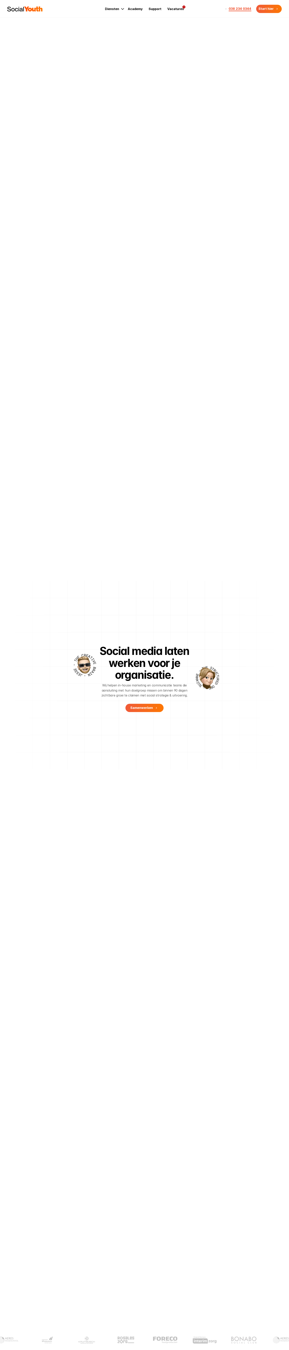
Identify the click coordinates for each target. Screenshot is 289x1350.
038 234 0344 (240, 9)
